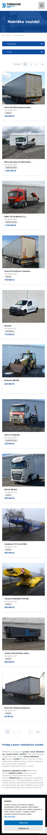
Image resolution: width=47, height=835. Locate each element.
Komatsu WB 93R (11, 380)
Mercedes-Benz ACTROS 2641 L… (18, 162)
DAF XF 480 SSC (10, 490)
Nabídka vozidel (19, 35)
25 (30, 732)
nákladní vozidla (11, 167)
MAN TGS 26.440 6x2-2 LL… (15, 217)
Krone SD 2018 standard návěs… (18, 108)
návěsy (8, 113)
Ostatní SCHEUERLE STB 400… (17, 599)
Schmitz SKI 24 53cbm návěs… (17, 653)
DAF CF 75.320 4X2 (12, 435)
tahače (8, 495)
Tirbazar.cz (8, 35)
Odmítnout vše (23, 828)
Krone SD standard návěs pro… (17, 708)
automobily (9, 331)
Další (37, 732)
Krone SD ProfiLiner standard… (17, 271)
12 (25, 64)
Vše (42, 64)
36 (36, 64)
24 (31, 64)
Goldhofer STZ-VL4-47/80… (16, 544)
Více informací (9, 816)
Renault (7, 326)
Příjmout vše (23, 823)
